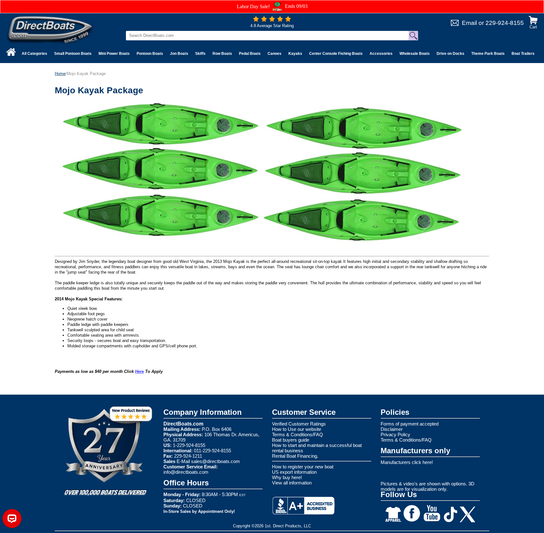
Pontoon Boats (150, 53)
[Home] (11, 52)
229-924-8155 (504, 23)
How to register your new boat (302, 466)
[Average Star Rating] (272, 20)
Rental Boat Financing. (295, 456)
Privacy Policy (395, 434)
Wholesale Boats (415, 53)
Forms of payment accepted (410, 423)
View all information (292, 482)
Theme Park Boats (488, 53)
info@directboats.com (185, 472)
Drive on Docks (450, 53)
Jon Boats (179, 53)
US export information (294, 472)
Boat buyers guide (290, 440)
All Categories (34, 53)
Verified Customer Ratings (299, 423)
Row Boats (222, 53)
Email (469, 23)
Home (60, 73)
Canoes (274, 53)
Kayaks (295, 53)
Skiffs (200, 53)
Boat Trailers (523, 53)
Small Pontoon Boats (73, 53)
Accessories (381, 53)
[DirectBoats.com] (50, 29)
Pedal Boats (250, 53)
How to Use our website (296, 429)
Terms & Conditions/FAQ (297, 434)
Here (139, 371)
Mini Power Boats (114, 53)
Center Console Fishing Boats (336, 53)
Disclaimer (392, 429)
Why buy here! (287, 477)
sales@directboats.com (215, 461)
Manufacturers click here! (407, 462)
